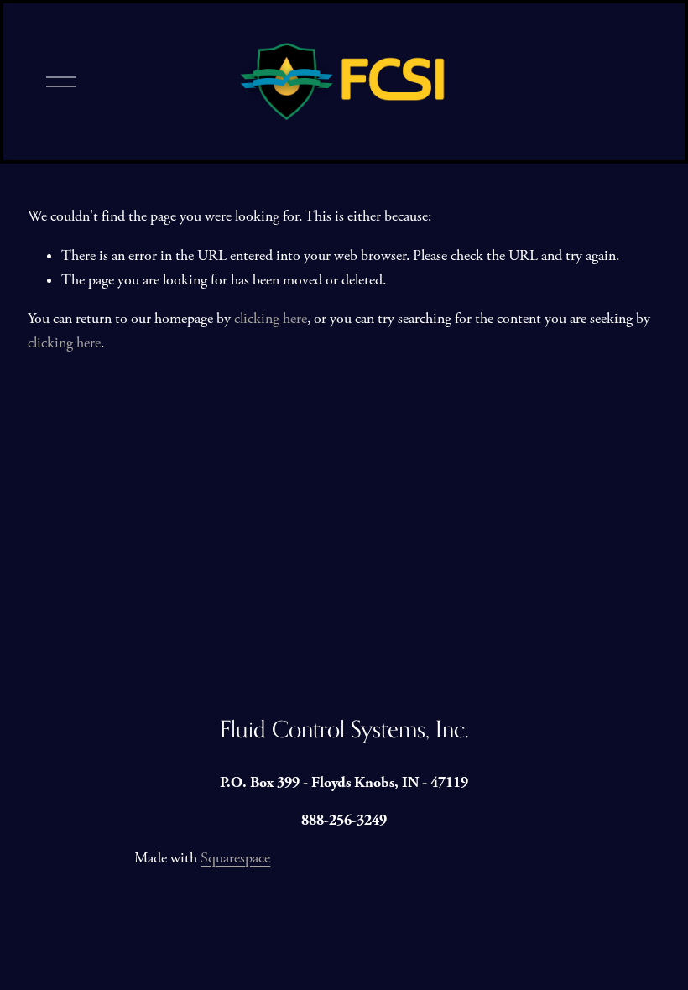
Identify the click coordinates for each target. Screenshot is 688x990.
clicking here (270, 319)
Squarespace (235, 858)
